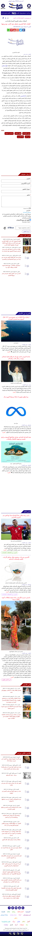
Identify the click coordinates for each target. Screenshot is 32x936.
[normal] (5, 18)
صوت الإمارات (26, 133)
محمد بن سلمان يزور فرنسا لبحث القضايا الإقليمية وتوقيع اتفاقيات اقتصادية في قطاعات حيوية (11, 716)
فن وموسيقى (28, 18)
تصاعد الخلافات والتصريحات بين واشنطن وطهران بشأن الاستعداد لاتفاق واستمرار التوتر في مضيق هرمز (11, 700)
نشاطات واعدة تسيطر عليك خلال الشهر (11, 839)
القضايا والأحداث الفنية (18, 18)
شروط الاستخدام (27, 212)
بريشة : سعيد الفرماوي (11, 775)
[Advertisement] (16, 155)
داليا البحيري (23, 96)
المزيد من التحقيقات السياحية (9, 552)
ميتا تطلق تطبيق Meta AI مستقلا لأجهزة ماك (16, 397)
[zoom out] (8, 18)
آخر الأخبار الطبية (6, 679)
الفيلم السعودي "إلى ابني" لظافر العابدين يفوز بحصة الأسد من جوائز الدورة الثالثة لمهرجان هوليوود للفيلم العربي (11, 242)
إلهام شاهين (4, 65)
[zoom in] (3, 18)
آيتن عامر (27, 136)
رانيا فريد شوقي (9, 133)
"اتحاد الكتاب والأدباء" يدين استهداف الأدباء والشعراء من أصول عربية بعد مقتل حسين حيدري (11, 833)
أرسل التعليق (26, 231)
